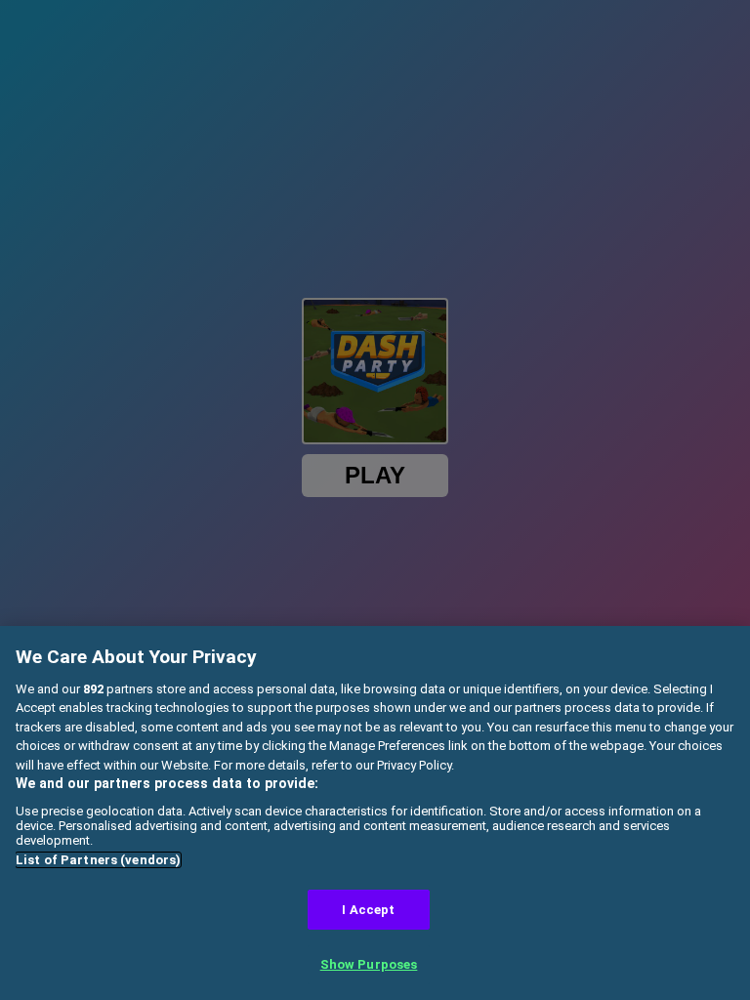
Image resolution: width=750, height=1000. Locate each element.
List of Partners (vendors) (98, 860)
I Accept (368, 909)
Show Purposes (369, 964)
